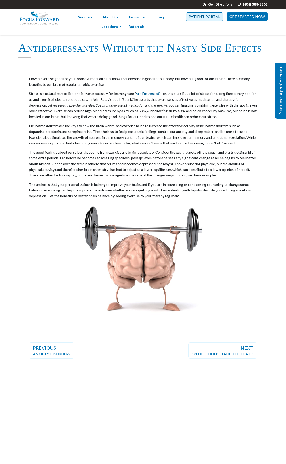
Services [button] (85, 17)
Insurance (137, 17)
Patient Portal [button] (204, 16)
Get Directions (220, 4)
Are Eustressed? (148, 93)
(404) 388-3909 (255, 4)
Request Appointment (280, 90)
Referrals (137, 26)
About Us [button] (111, 17)
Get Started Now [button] (247, 16)
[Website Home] (39, 17)
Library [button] (158, 17)
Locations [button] (110, 26)
